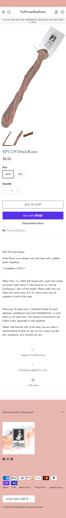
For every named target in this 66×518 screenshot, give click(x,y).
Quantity (7, 184)
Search (5, 487)
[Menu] (3, 11)
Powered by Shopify (34, 507)
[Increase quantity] (18, 190)
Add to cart (33, 204)
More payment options (33, 223)
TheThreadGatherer (16, 230)
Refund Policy (25, 487)
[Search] (10, 11)
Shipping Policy (56, 487)
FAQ (14, 487)
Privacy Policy (40, 487)
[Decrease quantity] (5, 190)
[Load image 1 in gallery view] (33, 77)
